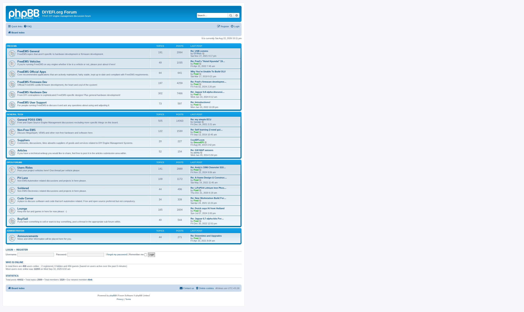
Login (9, 249)
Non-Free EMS (26, 130)
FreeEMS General (28, 51)
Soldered (23, 188)
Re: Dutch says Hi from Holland (208, 208)
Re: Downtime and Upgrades (206, 236)
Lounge (22, 208)
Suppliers (23, 140)
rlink (90, 279)
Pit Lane (22, 177)
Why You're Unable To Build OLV (208, 71)
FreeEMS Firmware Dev (32, 82)
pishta (197, 152)
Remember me (136, 254)
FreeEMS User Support (31, 102)
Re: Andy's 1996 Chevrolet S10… (208, 167)
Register (22, 249)
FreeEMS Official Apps (31, 71)
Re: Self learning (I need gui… (207, 129)
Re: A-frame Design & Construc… (209, 177)
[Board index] (24, 13)
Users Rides (25, 167)
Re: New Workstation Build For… (208, 198)
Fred (196, 63)
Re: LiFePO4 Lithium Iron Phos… (208, 188)
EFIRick (198, 53)
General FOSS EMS (29, 119)
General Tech (15, 114)
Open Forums (14, 162)
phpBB (113, 295)
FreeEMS (12, 46)
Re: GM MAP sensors (202, 150)
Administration (15, 231)
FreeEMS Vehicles (28, 61)
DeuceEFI (199, 142)
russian (197, 122)
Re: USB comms (199, 51)
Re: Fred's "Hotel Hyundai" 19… (208, 61)
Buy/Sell (22, 218)
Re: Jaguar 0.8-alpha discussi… (208, 92)
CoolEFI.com (197, 140)
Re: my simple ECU (201, 119)
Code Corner (25, 198)
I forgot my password (116, 254)
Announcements (27, 236)
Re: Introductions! (200, 102)
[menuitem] (28, 26)
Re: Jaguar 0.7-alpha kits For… (207, 218)
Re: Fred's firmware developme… (208, 82)
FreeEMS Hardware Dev (32, 92)
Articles (22, 150)
